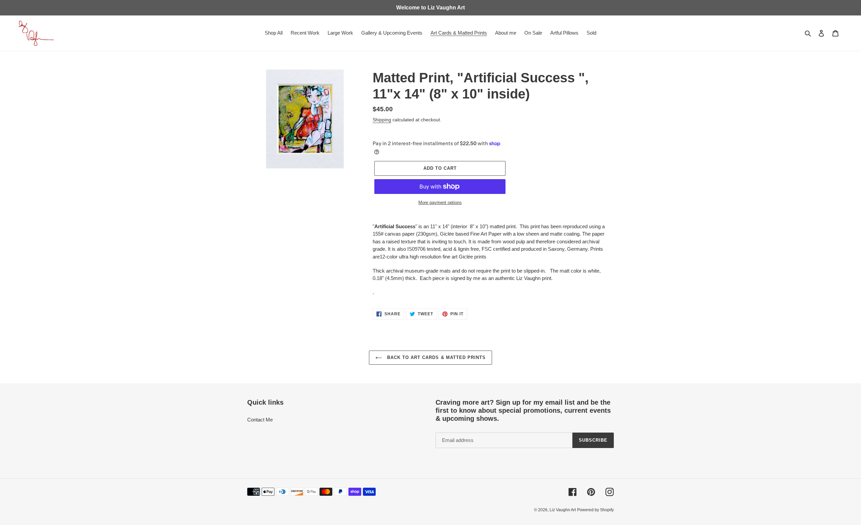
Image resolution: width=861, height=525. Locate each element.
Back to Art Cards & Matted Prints (435, 357)
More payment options (440, 202)
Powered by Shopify (595, 510)
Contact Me (260, 419)
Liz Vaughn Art (563, 510)
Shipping (382, 119)
